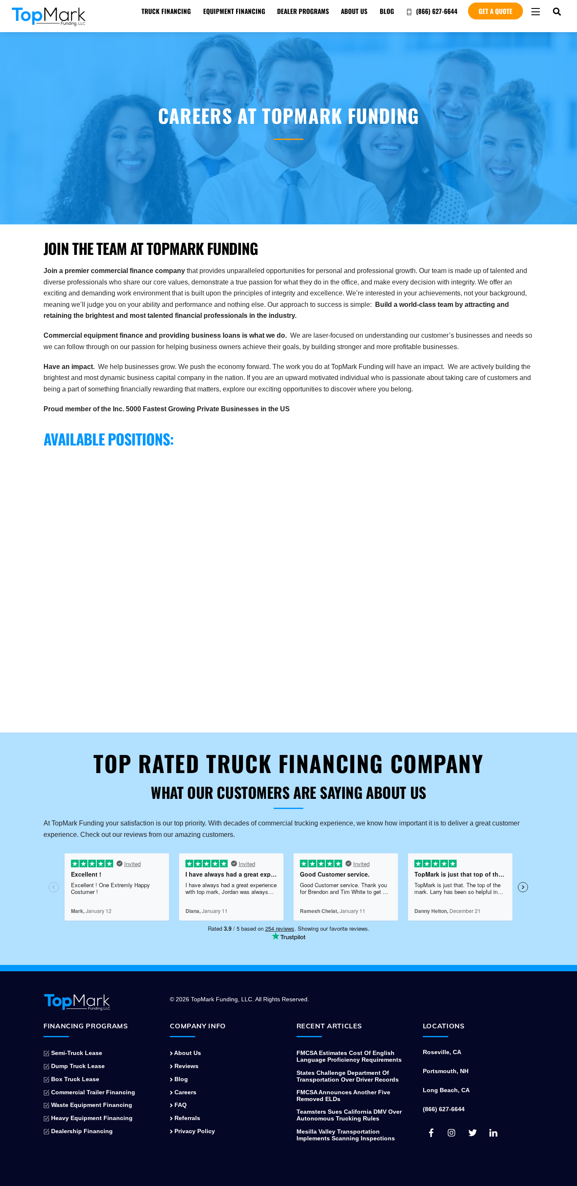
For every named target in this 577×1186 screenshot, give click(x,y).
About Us (354, 11)
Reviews (186, 1066)
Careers (184, 1092)
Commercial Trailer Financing (92, 1092)
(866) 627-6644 (435, 11)
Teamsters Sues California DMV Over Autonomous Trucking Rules (349, 1115)
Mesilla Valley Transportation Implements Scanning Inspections (346, 1135)
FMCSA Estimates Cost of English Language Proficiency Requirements (349, 1056)
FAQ (180, 1104)
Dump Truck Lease (77, 1066)
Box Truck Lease (74, 1079)
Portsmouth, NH (445, 1071)
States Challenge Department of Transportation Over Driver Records (348, 1076)
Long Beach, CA (446, 1090)
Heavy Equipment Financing (91, 1118)
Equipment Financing (234, 11)
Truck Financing (166, 11)
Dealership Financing (81, 1131)
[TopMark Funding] (49, 22)
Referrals (186, 1118)
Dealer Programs (303, 11)
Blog (387, 11)
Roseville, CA (442, 1052)
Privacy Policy (194, 1131)
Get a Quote (495, 11)
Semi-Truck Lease (75, 1052)
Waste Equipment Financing (90, 1104)
